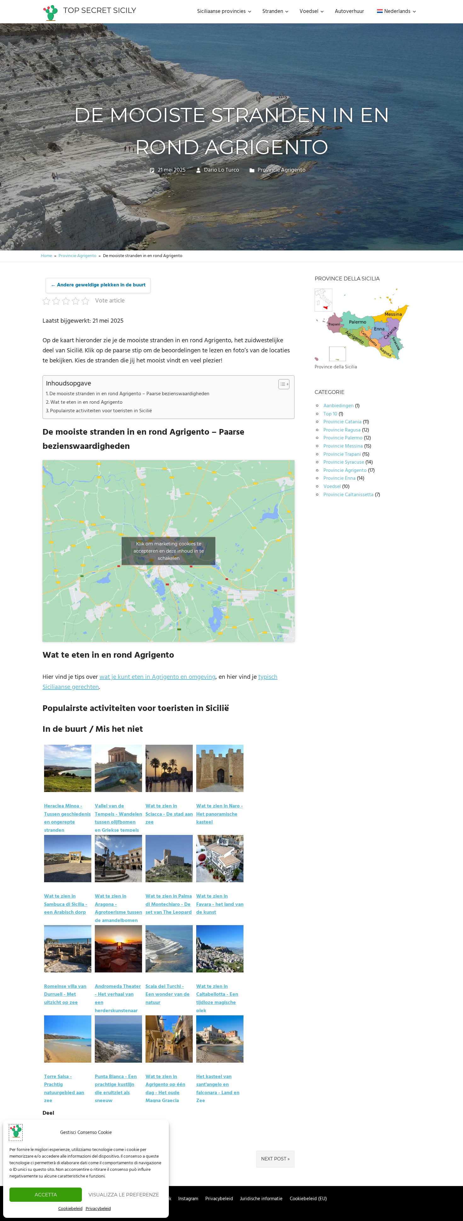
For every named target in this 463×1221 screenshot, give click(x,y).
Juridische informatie (261, 1199)
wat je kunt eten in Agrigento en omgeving (157, 677)
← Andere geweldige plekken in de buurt (98, 285)
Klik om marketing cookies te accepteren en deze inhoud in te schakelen (169, 551)
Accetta (46, 1195)
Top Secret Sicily (99, 10)
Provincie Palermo (343, 438)
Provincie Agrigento (282, 170)
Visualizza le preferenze (124, 1195)
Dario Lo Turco (221, 170)
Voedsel (332, 487)
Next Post (273, 1159)
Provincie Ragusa (342, 430)
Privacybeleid (98, 1208)
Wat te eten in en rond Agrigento (86, 402)
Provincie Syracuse (343, 462)
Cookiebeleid (70, 1208)
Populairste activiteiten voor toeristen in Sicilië (101, 411)
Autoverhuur (349, 12)
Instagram (188, 1199)
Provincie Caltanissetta (348, 495)
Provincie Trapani (342, 454)
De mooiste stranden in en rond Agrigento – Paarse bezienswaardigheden (129, 394)
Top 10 (330, 414)
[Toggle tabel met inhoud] (281, 384)
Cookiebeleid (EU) (308, 1199)
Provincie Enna (339, 478)
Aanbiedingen (338, 406)
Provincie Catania (342, 422)
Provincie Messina (343, 446)
